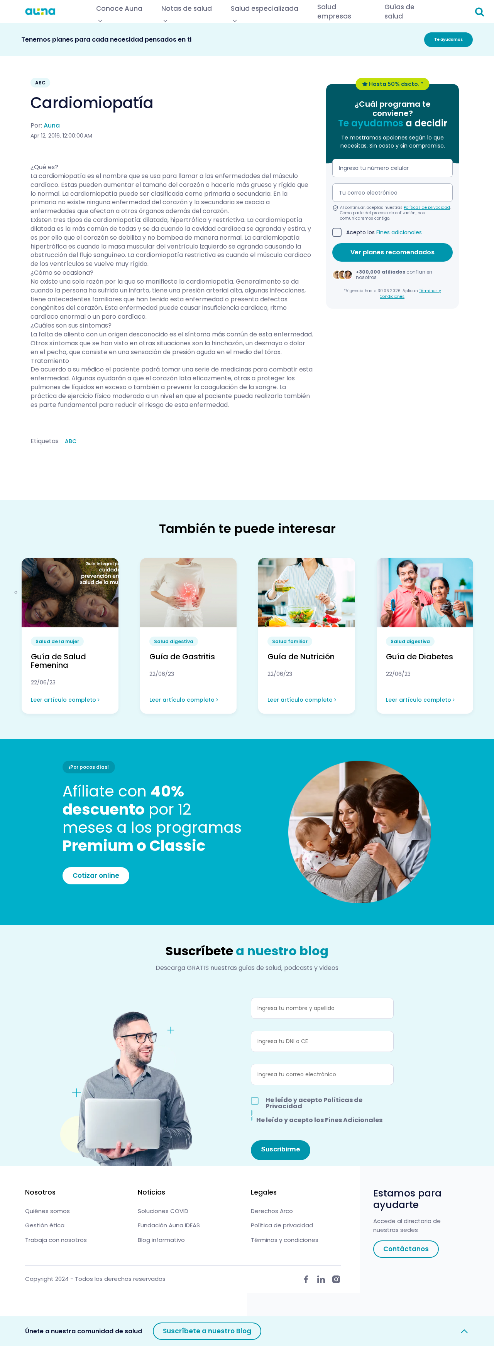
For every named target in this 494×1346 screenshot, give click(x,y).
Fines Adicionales (353, 1120)
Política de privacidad (282, 1225)
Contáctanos (406, 1249)
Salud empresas (334, 11)
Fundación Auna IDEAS (169, 1225)
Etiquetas (44, 441)
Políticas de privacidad (427, 207)
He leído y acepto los (319, 1119)
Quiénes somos (47, 1211)
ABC (70, 441)
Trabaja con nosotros (56, 1240)
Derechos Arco (272, 1211)
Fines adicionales (399, 232)
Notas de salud (186, 8)
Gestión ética (44, 1225)
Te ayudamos (448, 39)
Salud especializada (264, 8)
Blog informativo (161, 1240)
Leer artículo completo (64, 700)
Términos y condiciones (284, 1240)
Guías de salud (399, 11)
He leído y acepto (314, 1103)
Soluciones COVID (163, 1211)
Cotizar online (96, 875)
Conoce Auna (119, 8)
